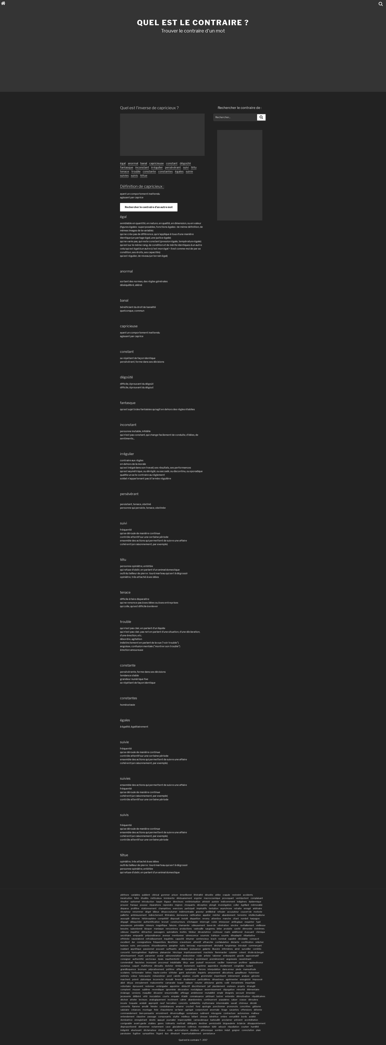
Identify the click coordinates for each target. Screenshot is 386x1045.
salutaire (124, 1009)
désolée (209, 895)
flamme (136, 1006)
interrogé (204, 922)
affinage (184, 993)
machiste (208, 952)
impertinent (220, 976)
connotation (248, 1030)
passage (151, 1016)
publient (146, 895)
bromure (142, 969)
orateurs (231, 986)
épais (160, 959)
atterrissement (128, 955)
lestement (189, 965)
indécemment (228, 901)
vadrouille (198, 928)
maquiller (147, 993)
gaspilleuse (241, 972)
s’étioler (173, 972)
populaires (224, 999)
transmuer (231, 962)
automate (191, 972)
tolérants (170, 1023)
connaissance (197, 996)
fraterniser (254, 972)
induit (227, 1030)
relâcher (259, 942)
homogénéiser (139, 952)
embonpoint (229, 955)
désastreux (218, 979)
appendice (213, 965)
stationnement (149, 908)
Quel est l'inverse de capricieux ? (149, 107)
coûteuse (218, 932)
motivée (258, 911)
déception (202, 905)
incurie (123, 1003)
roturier (198, 982)
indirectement (156, 915)
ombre (223, 1016)
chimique (260, 932)
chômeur (243, 1003)
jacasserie (125, 996)
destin (152, 1020)
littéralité (198, 895)
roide (199, 955)
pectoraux (151, 959)
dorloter (169, 965)
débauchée (136, 922)
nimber (178, 965)
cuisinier (233, 952)
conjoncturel (201, 1009)
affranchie (208, 942)
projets (241, 986)
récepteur (125, 911)
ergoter (198, 898)
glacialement (179, 1026)
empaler (175, 996)
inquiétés (168, 938)
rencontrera (172, 928)
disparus (124, 908)
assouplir (125, 918)
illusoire (216, 949)
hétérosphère (149, 918)
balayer (189, 982)
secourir (240, 993)
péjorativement (156, 969)
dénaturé (175, 1033)
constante (149, 171)
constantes (165, 171)
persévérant (173, 167)
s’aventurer (185, 942)
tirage (224, 1009)
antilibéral (210, 911)
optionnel (135, 901)
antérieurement (139, 915)
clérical (155, 895)
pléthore (124, 895)
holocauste (145, 976)
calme (183, 999)
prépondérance (153, 935)
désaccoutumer (169, 911)
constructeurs (178, 922)
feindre (154, 1006)
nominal (222, 938)
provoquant (228, 898)
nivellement (226, 965)
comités (257, 949)
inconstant (142, 167)
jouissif (199, 962)
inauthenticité (172, 959)
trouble (136, 171)
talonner (217, 955)
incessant (151, 962)
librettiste (173, 942)
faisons (173, 925)
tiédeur (192, 932)
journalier (171, 1020)
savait (234, 1003)
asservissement (213, 989)
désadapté (236, 935)
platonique (146, 979)
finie (156, 1009)
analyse (245, 976)
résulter (124, 901)
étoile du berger (256, 952)
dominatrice (126, 1020)
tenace (124, 171)
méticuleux (156, 898)
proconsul (163, 962)
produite (228, 928)
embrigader (162, 986)
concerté (125, 952)
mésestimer (159, 976)
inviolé (185, 918)
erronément (162, 1013)
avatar (160, 955)
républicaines (258, 996)
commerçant (255, 945)
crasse (242, 999)
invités (183, 932)
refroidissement (154, 938)
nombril (244, 918)
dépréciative (187, 959)
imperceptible (185, 1020)
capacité (179, 938)
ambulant (183, 949)
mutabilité (210, 993)
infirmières (227, 949)
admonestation (173, 955)
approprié (153, 1003)
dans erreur (228, 969)
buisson (124, 945)
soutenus (125, 965)
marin (227, 932)
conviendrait (126, 962)
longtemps (230, 945)
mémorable (257, 905)
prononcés (232, 1006)
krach (213, 938)
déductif (186, 986)
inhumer (190, 938)
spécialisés (172, 932)
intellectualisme (257, 915)
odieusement (198, 925)
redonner (149, 986)
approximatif (252, 955)
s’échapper (192, 922)
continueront (210, 999)
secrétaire (125, 935)
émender (250, 993)
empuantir (138, 935)
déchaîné (218, 945)
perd (169, 976)
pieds (238, 969)
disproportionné (128, 1026)
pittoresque (207, 1030)
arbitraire (257, 908)
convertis (125, 1006)
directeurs (178, 901)
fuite (136, 898)
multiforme (146, 965)
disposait (175, 918)
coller (236, 905)
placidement (218, 986)
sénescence (192, 935)
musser (136, 989)
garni (181, 972)
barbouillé (215, 1020)
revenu (205, 918)
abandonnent (228, 915)
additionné (237, 932)
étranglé (251, 986)
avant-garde (140, 1023)
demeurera (182, 915)
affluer (179, 969)
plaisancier (165, 952)
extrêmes (259, 928)
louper (180, 982)
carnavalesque (201, 1020)
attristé (206, 901)
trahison (215, 935)
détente (258, 1009)
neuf (162, 1003)
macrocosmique (212, 898)
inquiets (202, 972)
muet (140, 955)
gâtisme (256, 1006)
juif (209, 986)
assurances (126, 925)
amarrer (180, 1006)
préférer (170, 969)
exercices (178, 908)
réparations (155, 905)
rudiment (204, 1013)
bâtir (214, 1026)
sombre (219, 1030)
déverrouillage (177, 1013)
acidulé (143, 1003)
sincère (234, 925)
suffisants (171, 949)
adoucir (222, 1026)
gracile (240, 955)
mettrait (181, 1023)
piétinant (210, 996)
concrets (183, 1003)
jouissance (195, 949)
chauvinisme (166, 1009)
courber (245, 1026)
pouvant (160, 949)
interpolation (214, 969)
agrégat (189, 1009)
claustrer (141, 1016)
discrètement (199, 986)
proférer (243, 962)
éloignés (229, 993)
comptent (125, 989)
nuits (182, 945)
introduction (148, 901)
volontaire (125, 986)
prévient (238, 1020)
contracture (229, 1013)
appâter (207, 915)
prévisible (139, 925)
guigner (236, 1030)
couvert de (246, 911)
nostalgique (197, 989)
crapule (226, 895)
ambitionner (197, 993)
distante (235, 942)
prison (175, 895)
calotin (177, 976)
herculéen (171, 1003)
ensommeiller (172, 993)
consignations (144, 942)
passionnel (148, 949)
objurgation (229, 989)
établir (184, 996)
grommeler (206, 976)
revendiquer (158, 989)
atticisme (209, 982)
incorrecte (158, 979)
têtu (193, 167)
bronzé (165, 922)
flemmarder (221, 952)
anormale (214, 1009)
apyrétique (136, 949)
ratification (195, 915)
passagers (159, 932)
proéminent (202, 959)
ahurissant (136, 1030)
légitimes (153, 952)
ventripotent (242, 898)
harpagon (255, 918)
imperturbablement (191, 1033)
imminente (169, 898)
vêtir (145, 996)
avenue (166, 935)
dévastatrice (204, 932)
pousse (143, 905)
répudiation (233, 1026)
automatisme (181, 1030)
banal (143, 163)
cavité (237, 928)
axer (192, 962)
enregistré (245, 979)
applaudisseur (256, 962)
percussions (143, 945)
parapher (173, 945)
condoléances (167, 1006)
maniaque (159, 928)
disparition (195, 918)
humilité (255, 1026)
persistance (209, 1033)
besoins (124, 928)
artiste (207, 955)
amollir (145, 1006)
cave (168, 1026)
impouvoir (258, 979)
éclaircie (241, 1023)
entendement (127, 1016)
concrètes (245, 1006)
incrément (173, 999)
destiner (203, 1023)
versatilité (234, 1016)
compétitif (163, 918)
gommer (165, 895)
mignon (178, 905)
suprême (201, 965)
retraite (238, 908)
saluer (234, 999)
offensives (246, 1009)
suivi (186, 167)
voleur (134, 976)
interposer (224, 922)
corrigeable (126, 1023)
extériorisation (192, 901)
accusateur (233, 911)
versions (136, 993)
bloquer (148, 928)
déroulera (253, 999)
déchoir (124, 999)
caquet (135, 965)
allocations (227, 972)
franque (134, 905)
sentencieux (202, 938)
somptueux (192, 1013)
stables (152, 1023)
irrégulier (157, 167)
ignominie (171, 989)
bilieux (156, 911)
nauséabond (137, 938)
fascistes (139, 962)
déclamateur (150, 1030)
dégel (148, 911)
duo (167, 1033)
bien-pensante (146, 1013)
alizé (122, 982)
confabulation (222, 942)
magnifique (161, 925)
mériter (216, 915)
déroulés (158, 965)
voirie (214, 922)
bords (244, 1016)
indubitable (175, 962)
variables (135, 895)
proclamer (227, 1020)
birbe (219, 928)
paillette (124, 915)
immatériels (237, 982)
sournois (204, 935)
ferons (202, 969)
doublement (190, 979)
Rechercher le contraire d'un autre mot (149, 207)
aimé (237, 949)
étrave (161, 1030)
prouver (124, 905)
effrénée (125, 938)
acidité (252, 1016)
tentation (213, 908)
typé (258, 922)
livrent (178, 979)
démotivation (243, 996)
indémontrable (186, 911)
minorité (241, 989)
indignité (124, 1030)
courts (166, 996)
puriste (215, 901)
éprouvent (138, 986)
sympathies (148, 1033)
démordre (247, 928)
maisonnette (156, 982)
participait (190, 908)
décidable (243, 938)
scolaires (125, 972)
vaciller (221, 962)
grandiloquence (128, 969)
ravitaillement (247, 925)
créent (242, 952)
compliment (191, 969)
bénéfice (213, 1016)
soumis (225, 935)
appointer (175, 986)
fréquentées (159, 942)
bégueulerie (229, 1023)
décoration (183, 989)
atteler (133, 999)
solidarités (195, 1003)
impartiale (250, 982)
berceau (191, 945)
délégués (192, 1023)
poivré (135, 979)
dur (133, 942)
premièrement (217, 959)
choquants (189, 905)
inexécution (126, 898)
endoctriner (189, 955)
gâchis (219, 982)
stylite (176, 1016)
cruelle (195, 976)
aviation (186, 976)
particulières (204, 979)
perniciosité (215, 1023)
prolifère (135, 908)
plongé (212, 905)
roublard (124, 949)
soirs (132, 945)
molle (170, 1030)
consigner (125, 959)
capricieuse (156, 163)
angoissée (231, 959)
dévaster (158, 993)
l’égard (159, 1033)
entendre (229, 996)
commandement (128, 1013)
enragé (247, 908)
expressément (204, 945)
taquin (159, 901)
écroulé (169, 979)
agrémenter (232, 979)
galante (206, 949)
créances (136, 1009)
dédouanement (184, 898)
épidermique (255, 901)
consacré (254, 938)
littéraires (170, 915)
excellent (125, 942)
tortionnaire (138, 972)
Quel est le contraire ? (193, 22)
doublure (194, 1030)
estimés (124, 976)
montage (147, 1009)
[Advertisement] (193, 58)
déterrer (135, 918)
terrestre (242, 915)
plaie (258, 1030)
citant (236, 918)
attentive (216, 918)
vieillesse (261, 925)
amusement (214, 972)
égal (123, 163)
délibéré (137, 996)
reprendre (168, 905)
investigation (224, 905)
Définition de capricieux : (142, 186)
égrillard (245, 905)
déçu (185, 962)
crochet (190, 1006)
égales (179, 171)
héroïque (177, 952)
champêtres (164, 908)
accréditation (251, 1020)
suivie (189, 171)
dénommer (144, 1026)
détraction (146, 932)
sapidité (232, 938)
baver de (211, 925)
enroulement (141, 982)
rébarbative (249, 935)
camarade (170, 982)
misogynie (216, 1013)
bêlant (195, 1016)
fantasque (126, 167)
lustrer (220, 996)
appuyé (161, 1020)
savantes (234, 1009)
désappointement (256, 1023)
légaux (167, 901)
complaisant (257, 898)
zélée (218, 895)
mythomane (208, 1003)
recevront (210, 962)
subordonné (136, 928)
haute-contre (160, 972)
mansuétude (249, 969)
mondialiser (204, 1026)
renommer (138, 911)
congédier (239, 965)
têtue (143, 175)
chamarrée (184, 925)
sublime (146, 989)
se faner (179, 1009)
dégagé (124, 922)
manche (227, 918)
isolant (249, 965)
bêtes (149, 972)
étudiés (145, 898)
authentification (152, 922)
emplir (220, 993)
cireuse (203, 1016)
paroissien (125, 1033)
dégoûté (185, 163)
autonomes (243, 1013)
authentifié (138, 959)
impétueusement (193, 952)
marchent (125, 979)
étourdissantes (159, 945)
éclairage (125, 993)
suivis (134, 175)
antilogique (237, 922)
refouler (221, 911)
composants (164, 1016)
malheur (255, 1013)
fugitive (137, 1033)
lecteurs (143, 999)
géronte (255, 976)
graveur (200, 911)
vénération (223, 925)
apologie (206, 1006)
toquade (133, 1003)
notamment (158, 1026)
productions (186, 928)
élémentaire (253, 989)
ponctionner (219, 1006)
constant (171, 163)
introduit (242, 945)
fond (198, 1006)
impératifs (202, 908)
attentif (197, 942)
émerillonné (186, 895)
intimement (234, 976)
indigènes (242, 901)
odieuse (124, 932)
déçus (130, 982)
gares (161, 1023)
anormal (133, 163)
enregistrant (140, 1020)
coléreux (192, 1026)
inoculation (155, 996)
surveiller (246, 949)
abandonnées (195, 999)
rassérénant (245, 959)
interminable (222, 1003)
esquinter (249, 922)
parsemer (150, 955)
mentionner (178, 935)
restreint (236, 895)
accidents (248, 895)
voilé (227, 982)
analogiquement (157, 999)
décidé (253, 1003)
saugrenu (210, 928)
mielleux (185, 1016)
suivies (124, 175)
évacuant (249, 932)
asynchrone (226, 908)
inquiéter (135, 932)
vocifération (247, 942)
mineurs (150, 925)
